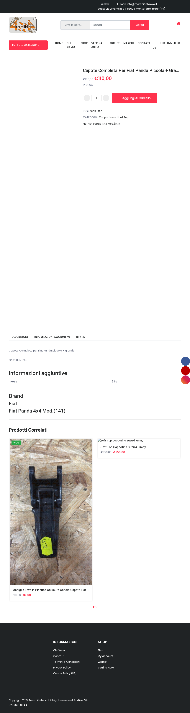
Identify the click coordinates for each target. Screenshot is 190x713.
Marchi (128, 43)
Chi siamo (70, 45)
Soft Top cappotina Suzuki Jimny (123, 447)
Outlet (115, 43)
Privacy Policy (62, 667)
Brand (80, 337)
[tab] (20, 337)
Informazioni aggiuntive (52, 337)
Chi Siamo (59, 650)
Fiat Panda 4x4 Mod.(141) (104, 124)
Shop (84, 43)
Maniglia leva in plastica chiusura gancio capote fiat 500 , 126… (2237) (61, 590)
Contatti (144, 43)
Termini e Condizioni (66, 662)
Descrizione (20, 337)
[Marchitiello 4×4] (23, 25)
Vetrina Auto (96, 45)
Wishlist (106, 4)
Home (59, 43)
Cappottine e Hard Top (114, 117)
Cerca (140, 25)
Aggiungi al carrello (136, 98)
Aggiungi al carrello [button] (28, 514)
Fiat (85, 124)
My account (105, 656)
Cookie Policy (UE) (65, 673)
